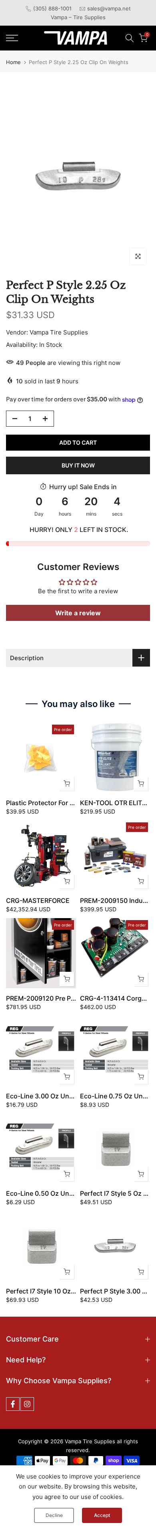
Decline (54, 1515)
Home (13, 62)
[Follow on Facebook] (13, 1404)
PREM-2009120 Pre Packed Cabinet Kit (65, 998)
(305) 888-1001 (52, 8)
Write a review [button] (78, 613)
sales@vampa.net (109, 8)
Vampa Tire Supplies (59, 332)
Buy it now (78, 465)
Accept (102, 1515)
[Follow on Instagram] (27, 1404)
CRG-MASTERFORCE (38, 900)
